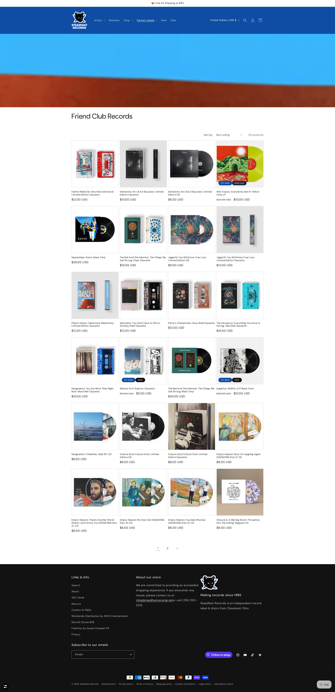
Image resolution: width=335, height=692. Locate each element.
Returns (76, 603)
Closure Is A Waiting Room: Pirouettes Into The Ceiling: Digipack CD (238, 521)
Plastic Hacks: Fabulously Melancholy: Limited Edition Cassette (93, 324)
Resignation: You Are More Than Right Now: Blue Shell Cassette (93, 390)
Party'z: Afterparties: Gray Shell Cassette (191, 323)
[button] (99, 20)
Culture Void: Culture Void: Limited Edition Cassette (187, 456)
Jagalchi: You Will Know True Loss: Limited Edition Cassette (236, 259)
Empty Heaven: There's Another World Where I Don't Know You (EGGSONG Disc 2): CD (94, 523)
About (75, 591)
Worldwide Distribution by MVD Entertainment (100, 616)
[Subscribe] (130, 654)
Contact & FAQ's (81, 609)
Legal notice (205, 684)
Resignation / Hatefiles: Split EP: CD (91, 454)
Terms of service (144, 684)
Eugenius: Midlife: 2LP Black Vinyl (235, 388)
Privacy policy (126, 684)
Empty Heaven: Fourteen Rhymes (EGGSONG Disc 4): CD (186, 521)
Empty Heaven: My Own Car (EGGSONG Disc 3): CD (142, 521)
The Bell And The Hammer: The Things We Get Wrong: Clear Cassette (143, 259)
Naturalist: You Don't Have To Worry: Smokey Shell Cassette (140, 324)
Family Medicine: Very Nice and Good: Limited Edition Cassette (93, 193)
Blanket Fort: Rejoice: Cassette (137, 388)
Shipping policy (164, 684)
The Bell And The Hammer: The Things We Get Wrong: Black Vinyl (191, 390)
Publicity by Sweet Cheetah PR (90, 628)
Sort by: (208, 134)
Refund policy (109, 684)
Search (76, 585)
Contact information (185, 684)
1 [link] (158, 548)
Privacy (76, 634)
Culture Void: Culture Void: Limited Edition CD (139, 456)
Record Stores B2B (83, 622)
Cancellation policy (223, 684)
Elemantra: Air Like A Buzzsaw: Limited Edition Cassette (141, 193)
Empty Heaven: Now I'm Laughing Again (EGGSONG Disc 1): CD (238, 456)
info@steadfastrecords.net (154, 600)
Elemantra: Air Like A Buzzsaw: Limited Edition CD (190, 193)
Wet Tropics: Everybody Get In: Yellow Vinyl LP (238, 193)
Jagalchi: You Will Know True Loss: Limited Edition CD (187, 259)
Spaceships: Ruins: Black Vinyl (89, 257)
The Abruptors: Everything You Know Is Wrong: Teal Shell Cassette (238, 324)
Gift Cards (78, 597)
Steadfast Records (89, 684)
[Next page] (177, 548)
